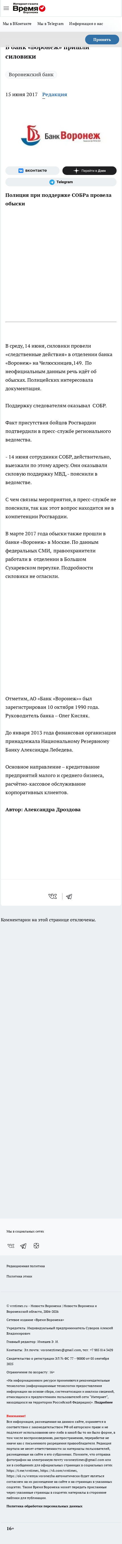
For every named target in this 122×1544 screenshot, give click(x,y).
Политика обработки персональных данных (45, 1506)
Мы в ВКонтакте (17, 23)
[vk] (53, 896)
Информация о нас (86, 23)
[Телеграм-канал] (61, 182)
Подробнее (103, 1402)
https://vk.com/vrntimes (58, 1470)
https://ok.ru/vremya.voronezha (31, 1476)
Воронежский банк (31, 74)
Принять (102, 39)
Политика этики (19, 1276)
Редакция (54, 94)
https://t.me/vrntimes (23, 1470)
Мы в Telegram (50, 23)
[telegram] (71, 896)
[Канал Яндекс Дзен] (89, 170)
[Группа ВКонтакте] (32, 170)
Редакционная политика (26, 1266)
